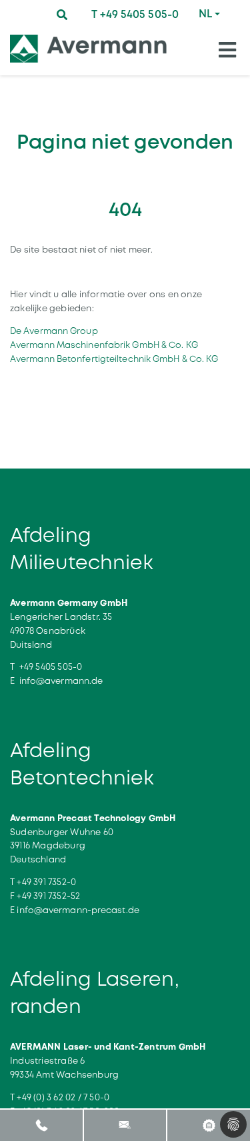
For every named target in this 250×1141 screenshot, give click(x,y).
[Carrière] (208, 1124)
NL (205, 14)
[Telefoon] (41, 1124)
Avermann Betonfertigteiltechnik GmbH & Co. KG (114, 359)
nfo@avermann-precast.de (79, 910)
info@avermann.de (61, 680)
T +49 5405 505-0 (135, 14)
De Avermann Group (54, 331)
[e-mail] (125, 1124)
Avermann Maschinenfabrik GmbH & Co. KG (104, 345)
